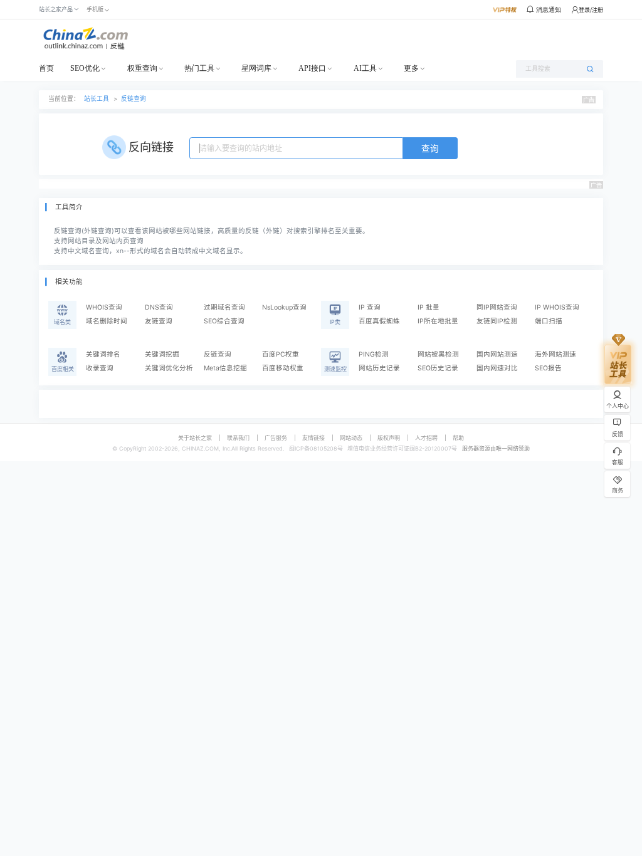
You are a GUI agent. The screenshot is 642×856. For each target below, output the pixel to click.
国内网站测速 (497, 354)
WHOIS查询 (104, 307)
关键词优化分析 (169, 368)
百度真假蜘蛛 (379, 321)
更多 (411, 68)
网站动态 (351, 438)
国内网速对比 (497, 368)
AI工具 (365, 68)
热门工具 (199, 68)
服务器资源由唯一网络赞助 (496, 448)
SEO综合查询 (224, 321)
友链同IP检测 (496, 321)
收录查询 (99, 368)
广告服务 (276, 438)
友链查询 (158, 321)
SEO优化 (85, 68)
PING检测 (374, 354)
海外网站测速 (555, 354)
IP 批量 (428, 307)
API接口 (312, 68)
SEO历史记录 (438, 368)
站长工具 (96, 98)
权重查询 (142, 68)
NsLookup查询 (284, 307)
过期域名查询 (224, 307)
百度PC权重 (280, 354)
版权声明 (388, 438)
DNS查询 (159, 307)
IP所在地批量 (438, 321)
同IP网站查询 (496, 307)
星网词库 (256, 68)
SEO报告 (548, 368)
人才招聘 (426, 438)
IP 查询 (370, 307)
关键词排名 (103, 354)
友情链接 (313, 438)
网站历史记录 (379, 368)
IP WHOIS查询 (557, 307)
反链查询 (133, 98)
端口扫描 (548, 321)
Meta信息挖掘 (225, 368)
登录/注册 (591, 9)
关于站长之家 (195, 438)
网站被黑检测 (438, 354)
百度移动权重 (282, 368)
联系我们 (238, 438)
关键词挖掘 (162, 354)
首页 (46, 68)
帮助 (458, 438)
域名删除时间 (106, 321)
